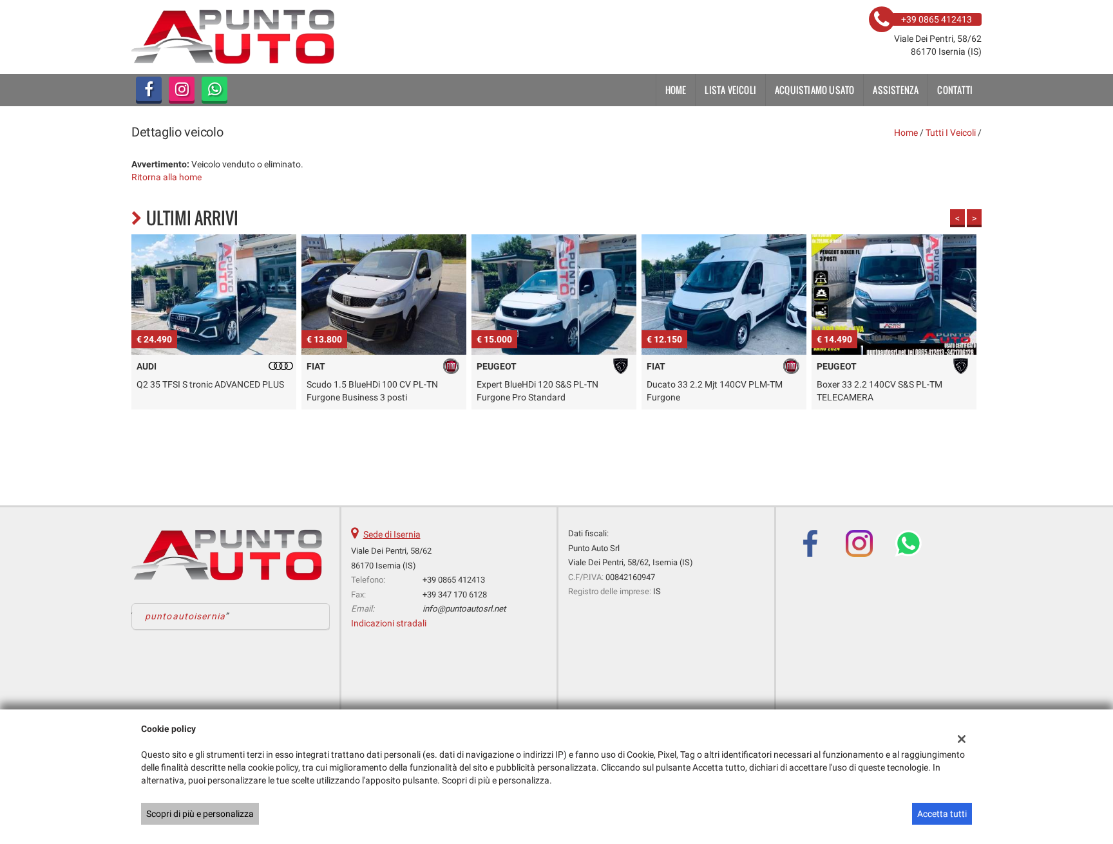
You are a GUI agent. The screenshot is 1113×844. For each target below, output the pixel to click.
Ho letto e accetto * (655, 457)
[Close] (823, 279)
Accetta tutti (942, 814)
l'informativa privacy (689, 457)
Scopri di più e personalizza (200, 814)
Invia (690, 515)
